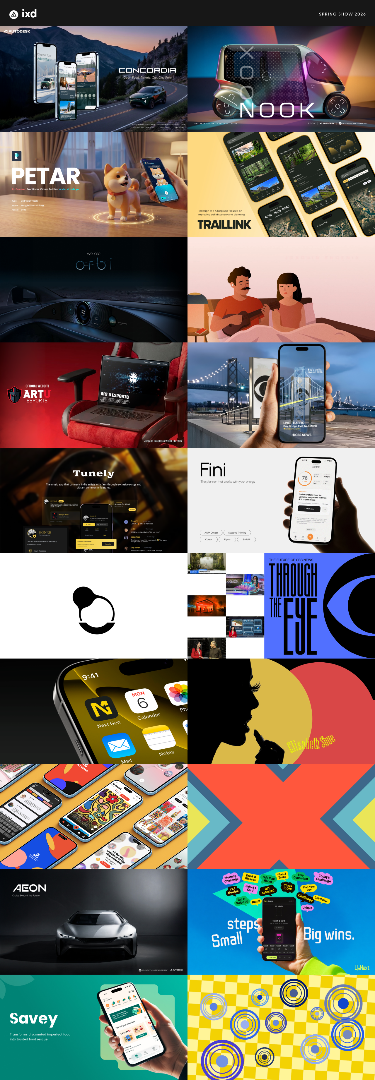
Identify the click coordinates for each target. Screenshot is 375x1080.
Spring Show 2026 (342, 14)
